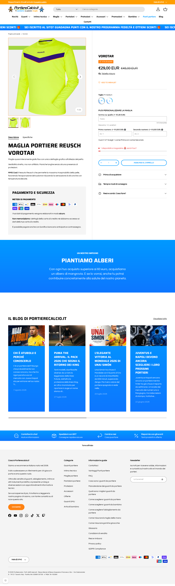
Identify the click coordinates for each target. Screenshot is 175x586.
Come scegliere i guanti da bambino (105, 505)
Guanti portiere (71, 466)
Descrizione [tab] (13, 137)
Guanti (24, 16)
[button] (165, 9)
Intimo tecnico (40, 16)
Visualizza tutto (160, 319)
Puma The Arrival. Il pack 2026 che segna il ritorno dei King (67, 359)
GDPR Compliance (97, 549)
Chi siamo (16, 507)
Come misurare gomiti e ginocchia (104, 523)
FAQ (90, 476)
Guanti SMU (69, 501)
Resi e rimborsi (95, 538)
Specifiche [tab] (27, 137)
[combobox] (99, 9)
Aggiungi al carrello (144, 163)
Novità (15, 16)
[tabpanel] (47, 161)
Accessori (100, 16)
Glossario (93, 528)
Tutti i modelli (63, 2)
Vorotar (25, 34)
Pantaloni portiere (72, 481)
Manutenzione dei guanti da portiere (105, 486)
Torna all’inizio (87, 445)
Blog (161, 16)
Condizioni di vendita (98, 533)
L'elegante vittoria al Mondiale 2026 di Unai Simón (107, 359)
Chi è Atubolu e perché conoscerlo (24, 357)
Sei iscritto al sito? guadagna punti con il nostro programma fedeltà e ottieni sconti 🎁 (82, 27)
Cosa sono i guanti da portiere (102, 481)
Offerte (67, 496)
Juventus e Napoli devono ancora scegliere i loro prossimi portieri (147, 363)
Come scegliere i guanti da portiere (105, 499)
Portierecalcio (18, 572)
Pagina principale (14, 34)
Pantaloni (70, 16)
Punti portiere (149, 16)
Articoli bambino (71, 507)
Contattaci (93, 466)
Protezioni (85, 16)
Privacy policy (95, 544)
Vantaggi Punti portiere (99, 471)
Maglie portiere (71, 476)
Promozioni (117, 16)
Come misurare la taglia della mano (105, 518)
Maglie (56, 16)
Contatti (87, 21)
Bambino (132, 16)
